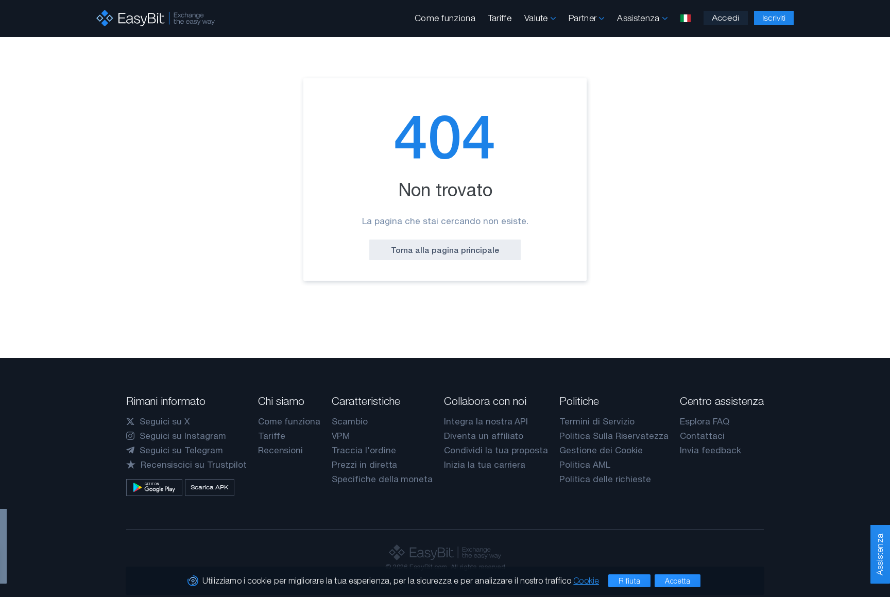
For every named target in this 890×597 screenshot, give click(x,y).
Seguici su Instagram (183, 436)
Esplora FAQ (704, 421)
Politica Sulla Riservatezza (614, 436)
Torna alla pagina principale (445, 249)
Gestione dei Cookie (601, 450)
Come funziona (445, 18)
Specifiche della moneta (382, 479)
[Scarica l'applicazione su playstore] (154, 487)
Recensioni (280, 450)
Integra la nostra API (486, 421)
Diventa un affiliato (483, 436)
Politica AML (584, 464)
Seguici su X (165, 421)
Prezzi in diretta (364, 464)
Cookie (586, 580)
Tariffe (499, 18)
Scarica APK (210, 487)
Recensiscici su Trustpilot (194, 464)
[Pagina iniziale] (155, 18)
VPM (341, 436)
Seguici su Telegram (181, 450)
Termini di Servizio (597, 421)
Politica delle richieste (605, 479)
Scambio (350, 421)
